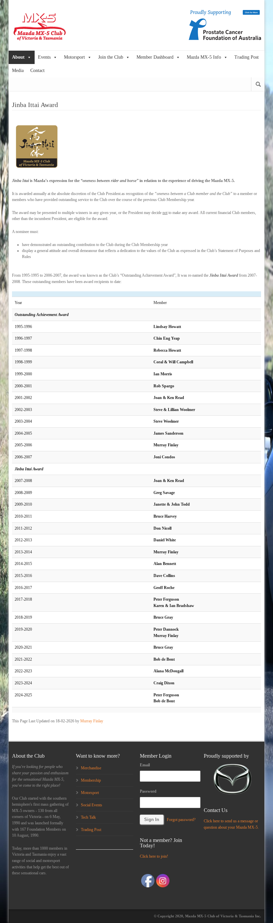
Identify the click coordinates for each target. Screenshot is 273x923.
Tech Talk (88, 817)
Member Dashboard (154, 57)
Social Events (91, 805)
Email (145, 765)
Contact (37, 70)
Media (18, 70)
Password (148, 791)
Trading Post (246, 57)
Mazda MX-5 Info (204, 57)
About (18, 57)
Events (44, 57)
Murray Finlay (91, 721)
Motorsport (74, 57)
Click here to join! (154, 856)
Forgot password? (181, 819)
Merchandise (91, 768)
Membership (91, 780)
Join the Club (110, 57)
